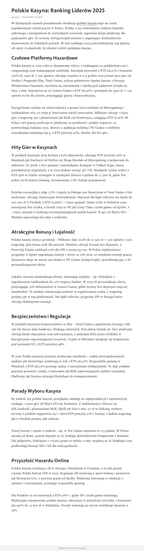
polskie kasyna (87, 23)
